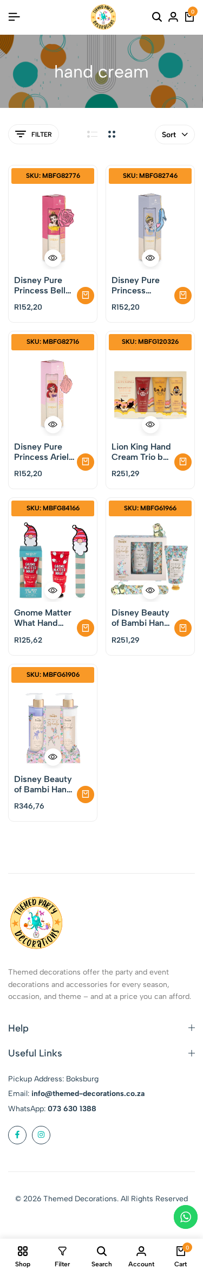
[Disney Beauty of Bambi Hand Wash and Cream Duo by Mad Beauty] (52, 726)
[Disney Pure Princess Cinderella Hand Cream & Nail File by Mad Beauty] (150, 228)
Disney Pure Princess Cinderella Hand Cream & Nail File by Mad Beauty (140, 285)
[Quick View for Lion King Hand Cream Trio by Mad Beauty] (150, 424)
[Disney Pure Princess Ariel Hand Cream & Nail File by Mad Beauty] (52, 394)
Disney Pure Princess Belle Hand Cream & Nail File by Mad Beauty (42, 285)
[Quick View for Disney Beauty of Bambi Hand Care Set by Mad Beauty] (150, 590)
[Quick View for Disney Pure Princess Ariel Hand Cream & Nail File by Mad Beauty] (53, 424)
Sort (169, 134)
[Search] (157, 17)
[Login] (173, 17)
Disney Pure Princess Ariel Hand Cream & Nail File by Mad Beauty (42, 451)
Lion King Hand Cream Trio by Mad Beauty (141, 451)
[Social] (17, 1135)
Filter (41, 134)
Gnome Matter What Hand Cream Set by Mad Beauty (42, 617)
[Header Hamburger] (14, 17)
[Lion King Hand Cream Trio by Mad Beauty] (150, 394)
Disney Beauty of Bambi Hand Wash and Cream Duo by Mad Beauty (43, 784)
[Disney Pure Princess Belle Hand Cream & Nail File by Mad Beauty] (52, 228)
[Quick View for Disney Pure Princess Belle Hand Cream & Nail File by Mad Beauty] (53, 258)
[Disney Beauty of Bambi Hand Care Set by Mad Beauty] (150, 560)
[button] (85, 295)
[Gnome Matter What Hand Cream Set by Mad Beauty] (52, 560)
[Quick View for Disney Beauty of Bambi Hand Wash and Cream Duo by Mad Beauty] (53, 757)
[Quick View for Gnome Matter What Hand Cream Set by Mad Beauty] (53, 590)
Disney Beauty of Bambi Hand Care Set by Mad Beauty (140, 617)
